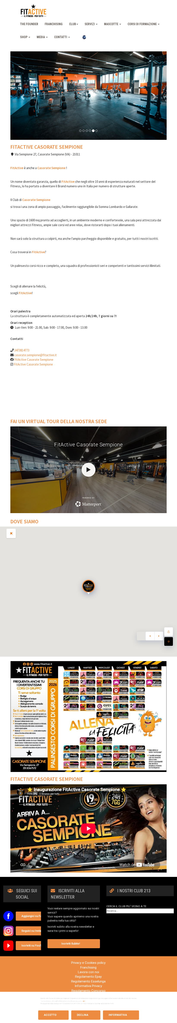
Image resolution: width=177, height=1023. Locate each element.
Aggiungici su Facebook (36, 916)
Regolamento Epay (88, 977)
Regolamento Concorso (88, 991)
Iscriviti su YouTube (33, 945)
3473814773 (21, 350)
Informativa (118, 1014)
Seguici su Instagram (34, 930)
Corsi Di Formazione (142, 24)
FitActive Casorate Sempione (33, 359)
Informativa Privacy (88, 986)
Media (41, 37)
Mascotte (111, 24)
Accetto (50, 1014)
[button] (22, 95)
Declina (82, 1014)
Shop (24, 37)
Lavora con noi (88, 972)
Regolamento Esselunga (88, 981)
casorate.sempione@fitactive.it (35, 355)
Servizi (90, 24)
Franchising (54, 24)
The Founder (29, 24)
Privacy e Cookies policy (88, 963)
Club (72, 24)
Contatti (61, 37)
